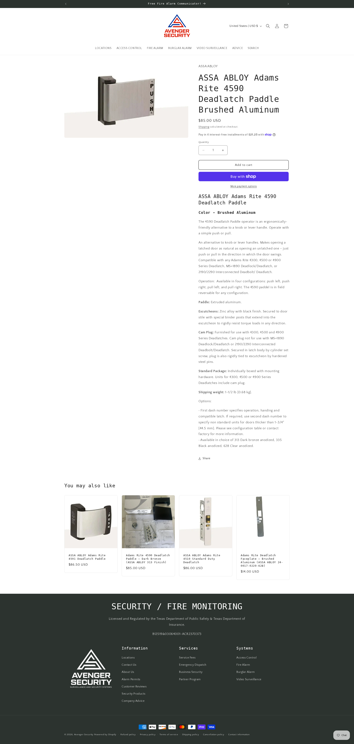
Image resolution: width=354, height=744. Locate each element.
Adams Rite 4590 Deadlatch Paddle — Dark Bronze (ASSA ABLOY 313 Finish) (148, 559)
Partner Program (190, 679)
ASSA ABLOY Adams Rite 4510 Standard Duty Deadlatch (201, 559)
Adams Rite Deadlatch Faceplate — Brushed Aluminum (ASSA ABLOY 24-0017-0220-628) (262, 560)
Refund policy (128, 734)
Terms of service (169, 734)
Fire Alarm (243, 665)
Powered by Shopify (105, 734)
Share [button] (206, 458)
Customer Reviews (134, 686)
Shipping (204, 126)
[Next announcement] (288, 4)
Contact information (239, 734)
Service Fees (187, 657)
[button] (267, 26)
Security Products (133, 693)
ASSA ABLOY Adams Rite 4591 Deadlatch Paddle (87, 557)
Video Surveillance (248, 679)
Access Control (246, 657)
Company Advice (133, 701)
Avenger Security (83, 734)
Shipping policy (190, 734)
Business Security (190, 672)
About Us (128, 672)
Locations (128, 657)
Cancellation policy (213, 734)
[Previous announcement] (65, 4)
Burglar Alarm (245, 672)
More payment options (243, 186)
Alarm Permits (131, 679)
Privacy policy (148, 734)
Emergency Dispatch (192, 665)
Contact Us (129, 665)
